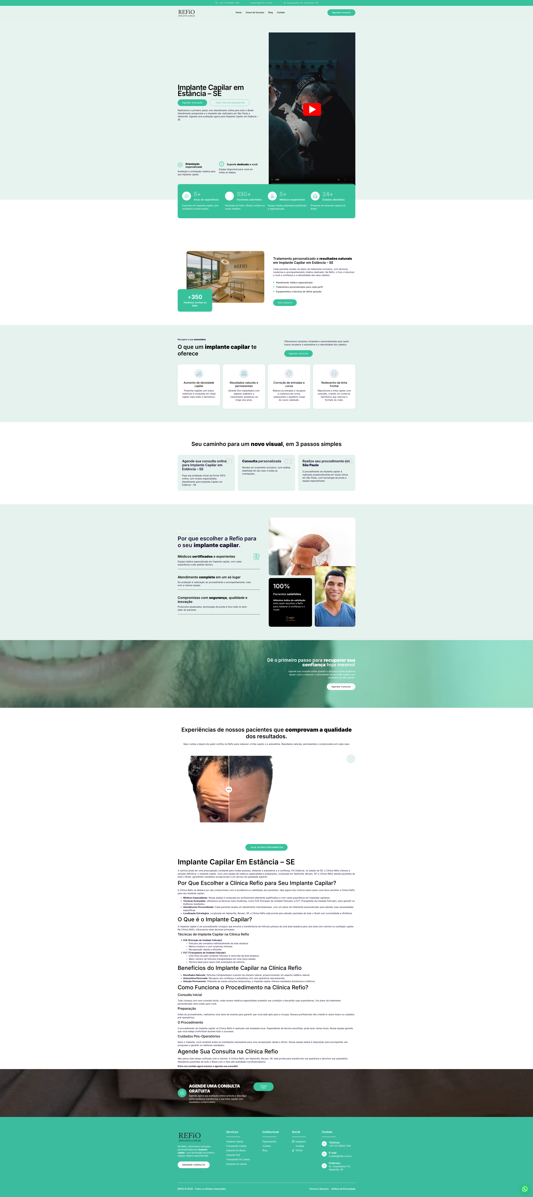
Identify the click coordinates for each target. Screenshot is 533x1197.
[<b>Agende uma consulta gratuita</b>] (182, 1092)
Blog (270, 12)
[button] (525, 1189)
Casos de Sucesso (255, 12)
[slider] (229, 789)
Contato (281, 12)
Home (239, 12)
